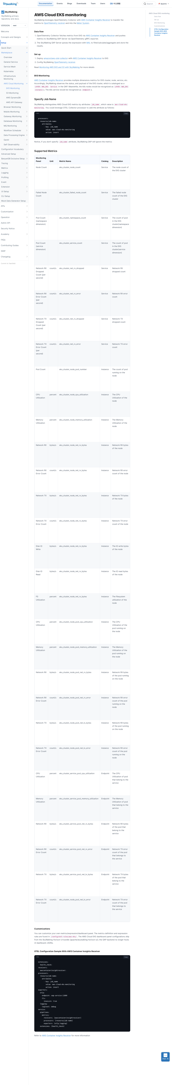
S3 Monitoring (12, 93)
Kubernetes (9, 71)
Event (3, 182)
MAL (88, 43)
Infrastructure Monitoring (10, 77)
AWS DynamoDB (13, 97)
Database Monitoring (13, 121)
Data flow (157, 16)
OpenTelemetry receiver (54, 23)
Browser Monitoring (12, 107)
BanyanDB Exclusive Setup (13, 158)
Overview (8, 57)
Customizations (159, 26)
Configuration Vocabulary (12, 149)
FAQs (3, 240)
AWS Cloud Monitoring (14, 83)
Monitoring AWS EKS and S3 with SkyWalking (59, 67)
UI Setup (5, 191)
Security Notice (8, 228)
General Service (11, 62)
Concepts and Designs (11, 37)
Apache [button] (164, 4)
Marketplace (6, 52)
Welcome (5, 31)
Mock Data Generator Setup (13, 201)
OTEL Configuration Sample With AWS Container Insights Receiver (161, 32)
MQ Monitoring (10, 126)
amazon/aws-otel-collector (56, 58)
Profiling (5, 177)
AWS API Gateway (14, 102)
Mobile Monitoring (12, 111)
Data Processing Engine (14, 135)
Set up (156, 20)
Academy (5, 234)
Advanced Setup (8, 154)
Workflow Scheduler (12, 130)
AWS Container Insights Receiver (95, 20)
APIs (3, 206)
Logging (4, 172)
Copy (126, 113)
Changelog (5, 256)
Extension (5, 187)
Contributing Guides (10, 245)
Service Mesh (10, 66)
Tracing (4, 163)
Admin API (5, 223)
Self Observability (11, 144)
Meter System (83, 23)
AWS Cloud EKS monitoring (159, 13)
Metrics (4, 168)
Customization (7, 211)
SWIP (3, 251)
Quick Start (6, 48)
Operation (5, 217)
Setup (3, 43)
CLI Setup (5, 196)
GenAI (6, 140)
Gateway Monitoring (13, 116)
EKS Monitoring (13, 88)
